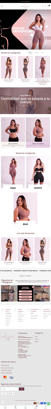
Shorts (36, 339)
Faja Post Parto (25, 80)
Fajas (36, 336)
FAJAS (13, 188)
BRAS (25, 224)
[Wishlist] (14, 58)
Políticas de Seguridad (6, 373)
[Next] (50, 249)
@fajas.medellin (32, 280)
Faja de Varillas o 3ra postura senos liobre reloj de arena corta (42, 81)
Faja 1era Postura (8, 80)
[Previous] (1, 249)
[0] (48, 6)
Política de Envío (5, 365)
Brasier (37, 341)
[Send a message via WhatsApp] (48, 404)
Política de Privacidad (6, 370)
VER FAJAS (25, 105)
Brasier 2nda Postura (25, 262)
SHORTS (38, 188)
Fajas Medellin (33, 400)
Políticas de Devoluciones (7, 368)
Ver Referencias (25, 38)
